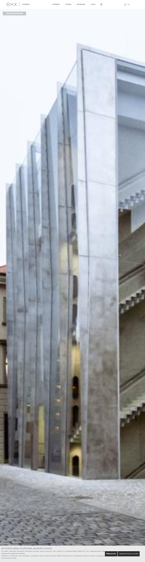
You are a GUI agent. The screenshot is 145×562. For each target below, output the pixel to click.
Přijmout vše (111, 554)
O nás (93, 4)
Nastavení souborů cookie (128, 554)
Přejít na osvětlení (14, 13)
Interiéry (26, 4)
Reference (81, 4)
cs (125, 4)
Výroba (68, 4)
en (129, 4)
